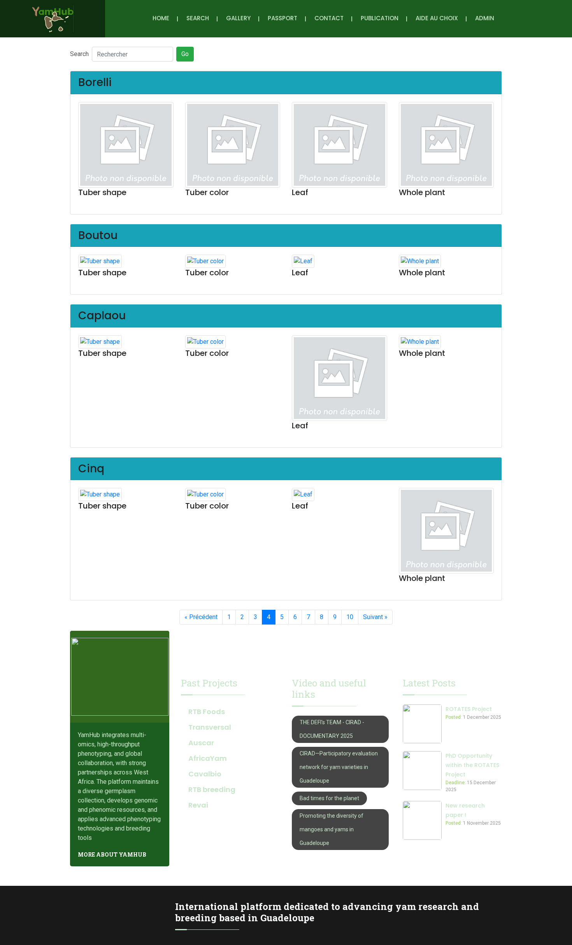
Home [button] (161, 18)
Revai (198, 805)
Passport (282, 18)
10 (349, 617)
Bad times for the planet (329, 798)
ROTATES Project (469, 709)
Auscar (201, 743)
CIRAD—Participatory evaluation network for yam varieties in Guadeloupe (339, 767)
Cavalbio (204, 774)
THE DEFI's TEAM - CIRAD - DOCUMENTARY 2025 (332, 729)
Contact (329, 18)
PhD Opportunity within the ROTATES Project (472, 765)
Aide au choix (437, 18)
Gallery (238, 18)
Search (197, 18)
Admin (484, 18)
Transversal (209, 727)
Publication (379, 18)
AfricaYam (207, 758)
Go (185, 54)
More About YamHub (112, 854)
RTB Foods (206, 711)
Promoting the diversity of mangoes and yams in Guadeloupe (331, 829)
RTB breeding (211, 789)
